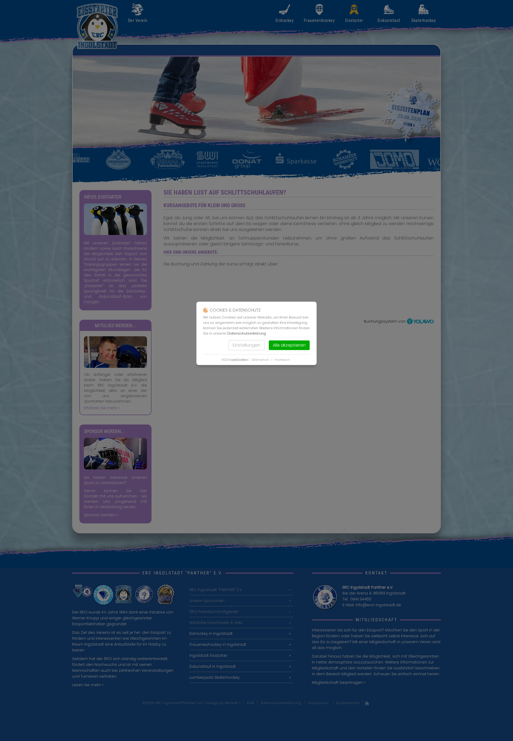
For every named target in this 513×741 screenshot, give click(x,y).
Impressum (282, 360)
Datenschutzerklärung (246, 333)
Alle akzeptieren (289, 345)
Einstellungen (246, 345)
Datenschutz (260, 360)
